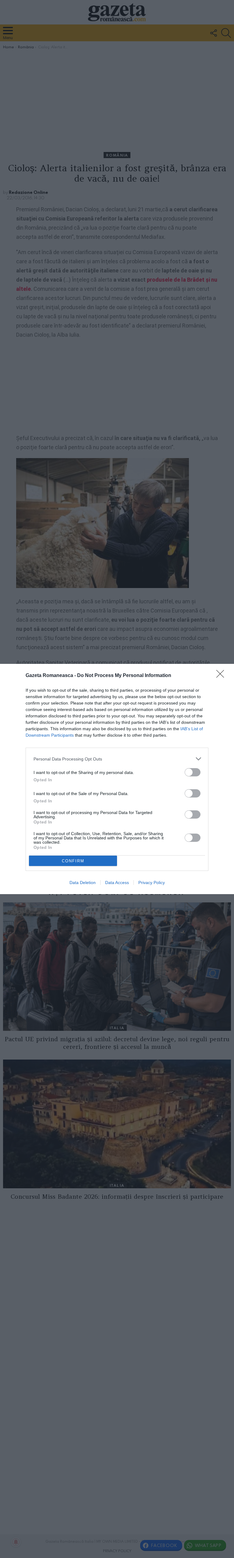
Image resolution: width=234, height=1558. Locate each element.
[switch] (192, 772)
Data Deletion (82, 882)
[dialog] (117, 779)
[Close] (222, 676)
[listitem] (117, 759)
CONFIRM (73, 861)
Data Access (117, 882)
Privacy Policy (151, 882)
